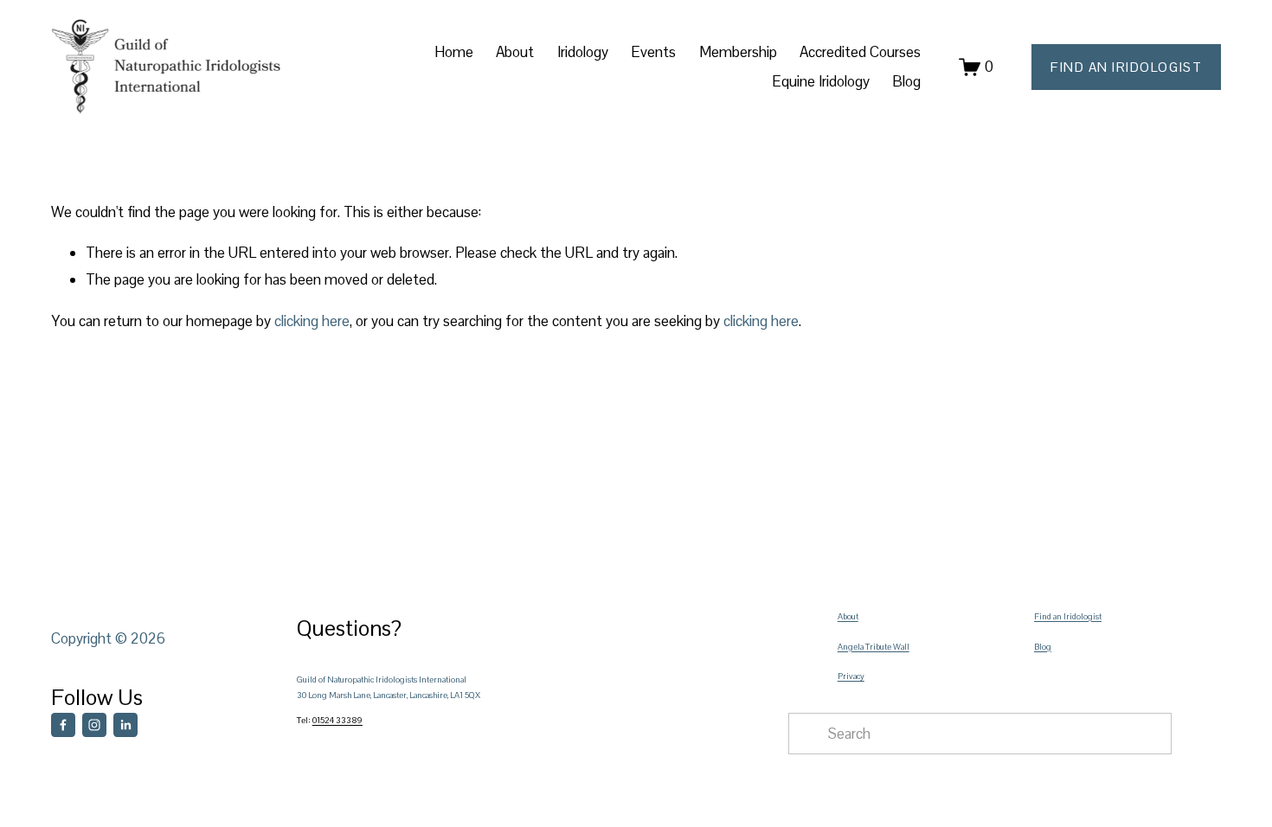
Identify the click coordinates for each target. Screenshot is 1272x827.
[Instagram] (94, 725)
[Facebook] (63, 725)
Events (653, 51)
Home (453, 51)
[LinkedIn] (125, 725)
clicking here (312, 320)
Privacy (851, 676)
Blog (906, 81)
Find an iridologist (1126, 67)
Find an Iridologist (1068, 616)
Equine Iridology (821, 81)
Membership (738, 51)
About (848, 616)
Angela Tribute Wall (873, 646)
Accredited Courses (860, 51)
